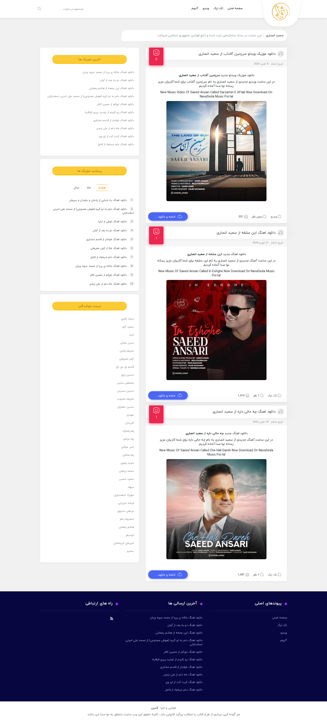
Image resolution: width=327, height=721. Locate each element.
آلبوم (195, 8)
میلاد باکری (127, 319)
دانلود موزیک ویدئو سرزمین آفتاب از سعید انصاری (237, 53)
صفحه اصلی (235, 8)
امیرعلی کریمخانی (123, 543)
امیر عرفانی (127, 447)
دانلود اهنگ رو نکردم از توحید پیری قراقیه (109, 112)
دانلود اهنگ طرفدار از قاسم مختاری (113, 120)
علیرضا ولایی (127, 351)
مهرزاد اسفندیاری (124, 495)
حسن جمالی (127, 343)
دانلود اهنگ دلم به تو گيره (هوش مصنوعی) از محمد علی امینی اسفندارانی (90, 96)
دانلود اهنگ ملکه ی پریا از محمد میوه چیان (108, 72)
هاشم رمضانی (126, 527)
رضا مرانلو (128, 439)
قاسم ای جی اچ (125, 367)
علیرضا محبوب (125, 399)
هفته (102, 188)
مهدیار (130, 415)
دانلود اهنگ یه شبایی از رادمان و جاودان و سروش (97, 200)
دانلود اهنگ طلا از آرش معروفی (107, 248)
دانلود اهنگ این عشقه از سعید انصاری (246, 232)
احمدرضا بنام (127, 519)
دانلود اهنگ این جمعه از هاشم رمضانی (111, 88)
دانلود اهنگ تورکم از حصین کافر (115, 104)
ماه (89, 188)
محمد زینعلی (126, 471)
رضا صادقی (128, 455)
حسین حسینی (125, 391)
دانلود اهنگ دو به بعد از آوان (117, 80)
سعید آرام (128, 327)
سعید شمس (126, 479)
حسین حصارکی (125, 407)
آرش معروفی (126, 359)
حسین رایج (127, 375)
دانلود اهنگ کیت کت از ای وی (116, 136)
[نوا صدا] (282, 14)
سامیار (130, 551)
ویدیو (206, 8)
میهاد (131, 487)
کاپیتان (129, 423)
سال (76, 188)
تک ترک (218, 8)
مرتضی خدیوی (125, 511)
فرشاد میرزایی (126, 503)
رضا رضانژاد (128, 431)
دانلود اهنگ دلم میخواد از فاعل (115, 144)
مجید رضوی (127, 463)
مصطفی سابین (125, 383)
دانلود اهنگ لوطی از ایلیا (111, 221)
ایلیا (131, 335)
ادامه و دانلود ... (165, 217)
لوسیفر (130, 535)
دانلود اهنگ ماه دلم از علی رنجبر (115, 128)
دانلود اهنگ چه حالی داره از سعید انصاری (244, 411)
